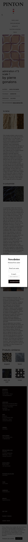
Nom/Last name (14, 268)
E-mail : (14, 274)
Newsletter (14, 259)
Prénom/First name (14, 262)
